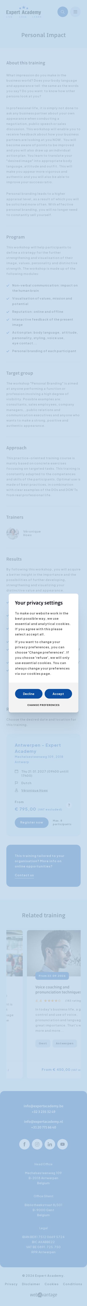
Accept (58, 694)
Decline (28, 694)
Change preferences (43, 705)
